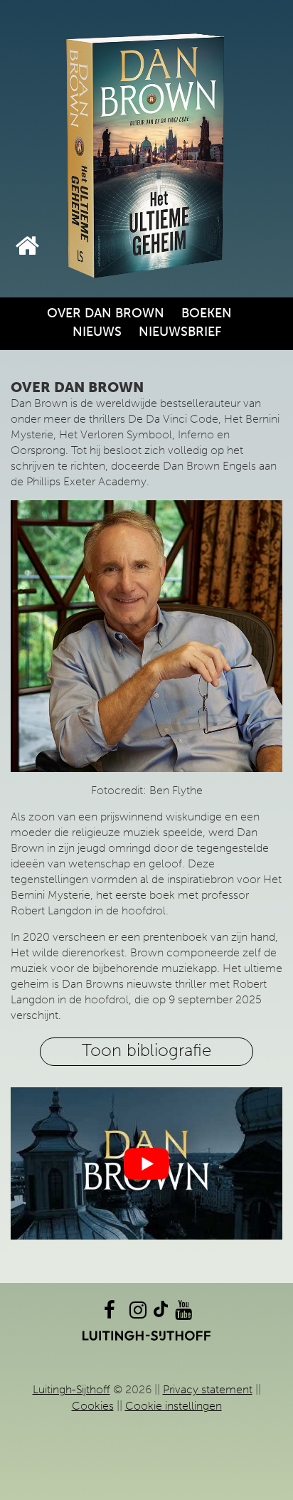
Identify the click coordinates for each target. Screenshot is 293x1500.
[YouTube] (183, 1313)
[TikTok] (161, 1313)
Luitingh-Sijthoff (71, 1389)
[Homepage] (27, 246)
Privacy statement (207, 1389)
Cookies (93, 1405)
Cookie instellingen (173, 1405)
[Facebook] (109, 1313)
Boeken (206, 313)
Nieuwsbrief (180, 331)
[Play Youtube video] (146, 1163)
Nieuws (97, 331)
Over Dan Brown (105, 313)
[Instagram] (138, 1313)
